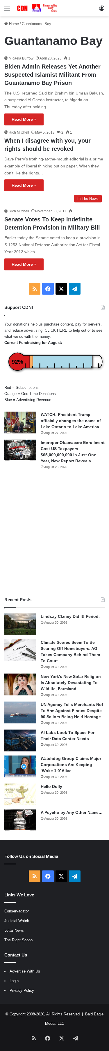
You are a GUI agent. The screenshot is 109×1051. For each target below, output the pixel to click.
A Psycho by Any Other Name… (72, 812)
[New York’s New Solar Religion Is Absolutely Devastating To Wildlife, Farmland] (20, 684)
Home (13, 24)
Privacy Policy (22, 990)
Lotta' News (14, 930)
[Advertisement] (54, 533)
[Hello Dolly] (20, 794)
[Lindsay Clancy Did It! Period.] (20, 624)
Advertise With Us (25, 971)
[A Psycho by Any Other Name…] (20, 820)
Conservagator (16, 911)
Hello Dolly (51, 786)
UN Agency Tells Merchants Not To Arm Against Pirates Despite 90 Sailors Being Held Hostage (72, 710)
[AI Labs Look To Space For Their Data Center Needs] (20, 740)
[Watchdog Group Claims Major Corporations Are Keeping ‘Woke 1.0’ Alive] (20, 766)
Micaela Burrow (21, 58)
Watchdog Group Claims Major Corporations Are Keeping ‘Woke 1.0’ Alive (71, 764)
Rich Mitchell (19, 132)
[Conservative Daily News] (38, 8)
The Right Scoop (18, 940)
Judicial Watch (16, 921)
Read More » (24, 119)
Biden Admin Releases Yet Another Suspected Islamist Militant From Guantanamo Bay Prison (52, 74)
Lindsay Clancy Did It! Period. (70, 616)
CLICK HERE (56, 330)
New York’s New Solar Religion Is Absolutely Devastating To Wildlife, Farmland (71, 682)
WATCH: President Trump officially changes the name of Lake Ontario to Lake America (71, 420)
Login (14, 981)
